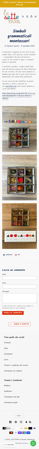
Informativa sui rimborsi (13, 371)
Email (4, 283)
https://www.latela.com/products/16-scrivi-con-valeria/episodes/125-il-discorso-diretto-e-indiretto (19, 96)
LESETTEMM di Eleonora (19, 439)
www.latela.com (11, 86)
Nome (4, 274)
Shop (6, 348)
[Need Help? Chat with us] (33, 443)
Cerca (6, 359)
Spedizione (8, 391)
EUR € (19, 416)
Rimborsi (7, 385)
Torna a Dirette (21, 324)
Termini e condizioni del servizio (16, 365)
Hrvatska (7, 342)
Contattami (8, 354)
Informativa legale (10, 402)
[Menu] (36, 16)
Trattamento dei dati (12, 397)
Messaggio (5, 291)
